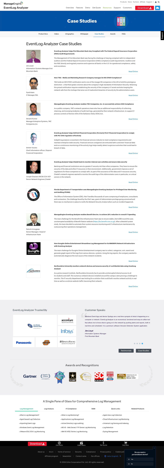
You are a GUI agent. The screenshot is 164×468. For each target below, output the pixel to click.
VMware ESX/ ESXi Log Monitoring (32, 431)
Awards (112, 34)
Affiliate (142, 2)
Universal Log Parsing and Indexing (116, 423)
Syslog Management (110, 431)
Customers (127, 8)
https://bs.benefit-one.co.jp (104, 221)
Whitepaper (84, 34)
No (132, 464)
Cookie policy (121, 452)
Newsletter (67, 456)
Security (78, 452)
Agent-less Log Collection (112, 415)
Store (130, 2)
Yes (132, 459)
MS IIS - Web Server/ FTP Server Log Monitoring (78, 427)
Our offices (95, 456)
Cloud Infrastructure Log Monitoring (116, 419)
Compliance (91, 452)
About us (41, 452)
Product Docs (43, 34)
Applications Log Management (72, 419)
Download (143, 8)
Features (79, 8)
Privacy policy (105, 452)
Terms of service (64, 452)
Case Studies (99, 34)
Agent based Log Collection (30, 419)
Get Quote (96, 8)
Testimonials (126, 351)
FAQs (124, 34)
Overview (70, 8)
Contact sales (81, 456)
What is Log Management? (29, 415)
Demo (87, 8)
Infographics (69, 34)
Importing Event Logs (27, 423)
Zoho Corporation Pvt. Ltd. (77, 462)
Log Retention (108, 427)
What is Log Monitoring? (70, 415)
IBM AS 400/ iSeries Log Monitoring (74, 431)
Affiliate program (51, 456)
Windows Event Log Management (32, 427)
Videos (56, 34)
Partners (136, 2)
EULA (51, 452)
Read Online (133, 71)
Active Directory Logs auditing (72, 423)
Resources (107, 8)
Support (117, 8)
